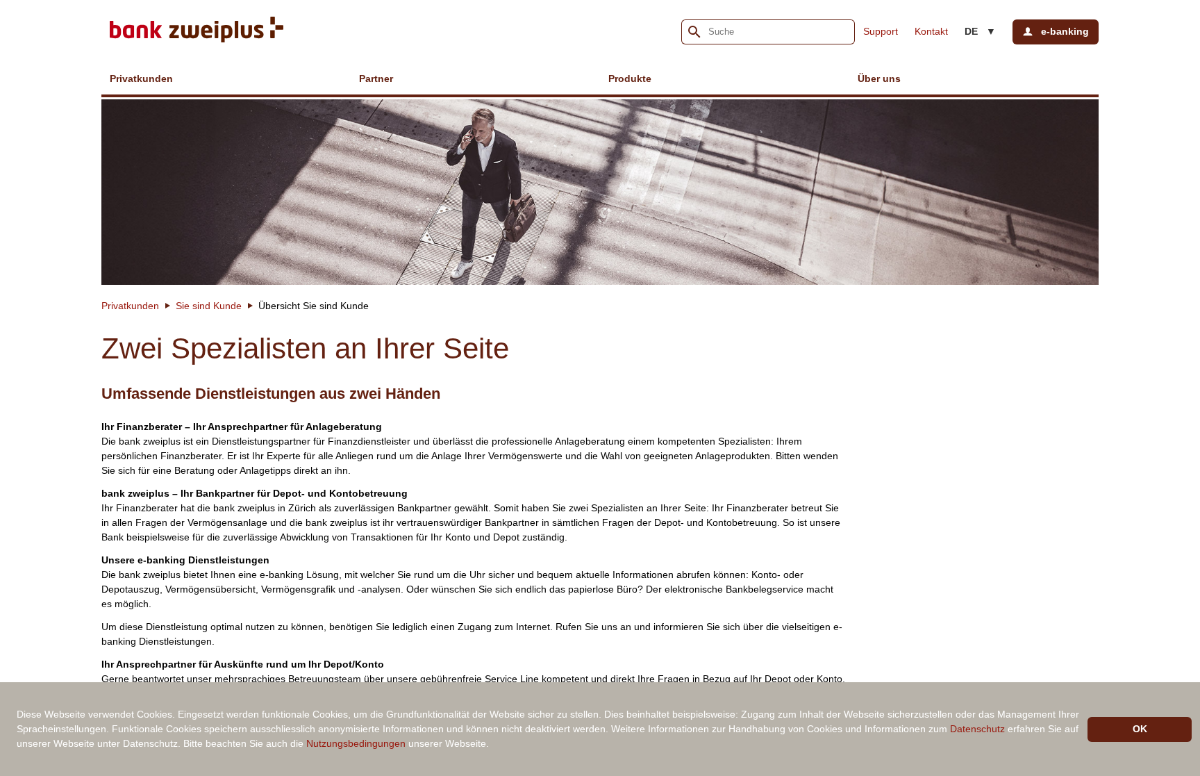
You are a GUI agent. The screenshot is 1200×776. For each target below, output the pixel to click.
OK (1140, 728)
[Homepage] (196, 31)
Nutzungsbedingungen (356, 743)
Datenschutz (977, 728)
